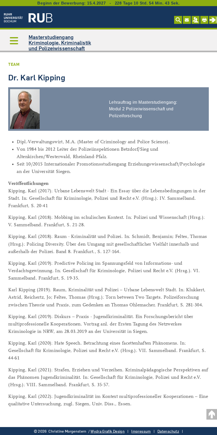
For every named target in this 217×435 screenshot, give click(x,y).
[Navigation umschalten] (14, 41)
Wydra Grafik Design (108, 431)
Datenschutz (168, 431)
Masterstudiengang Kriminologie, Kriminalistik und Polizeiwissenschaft (60, 42)
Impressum (141, 431)
